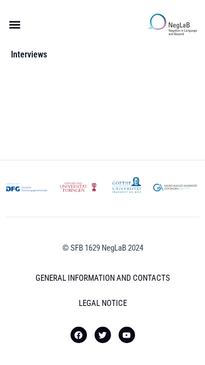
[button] (14, 25)
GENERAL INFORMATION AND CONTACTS (103, 278)
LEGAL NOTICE (103, 303)
